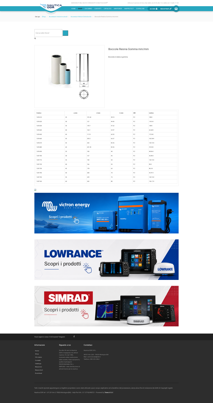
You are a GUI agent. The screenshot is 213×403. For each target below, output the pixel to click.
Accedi (153, 9)
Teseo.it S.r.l (109, 392)
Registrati (165, 9)
